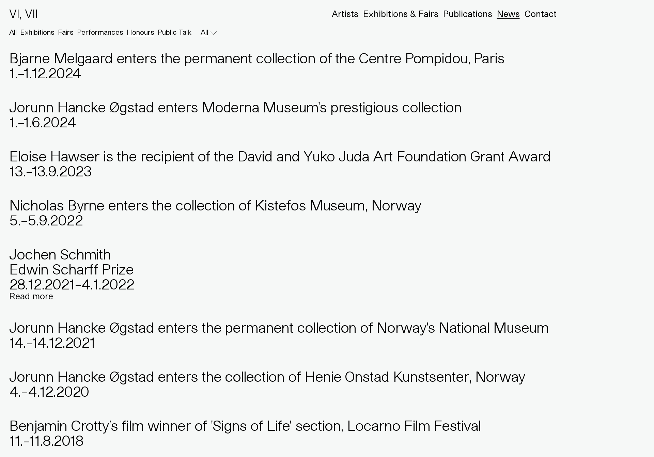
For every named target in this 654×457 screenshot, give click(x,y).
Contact (541, 14)
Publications (467, 14)
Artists (345, 14)
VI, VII (23, 13)
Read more (31, 296)
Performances (100, 32)
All (13, 32)
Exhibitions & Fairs (400, 14)
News (508, 14)
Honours (140, 32)
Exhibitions (37, 32)
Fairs (66, 32)
